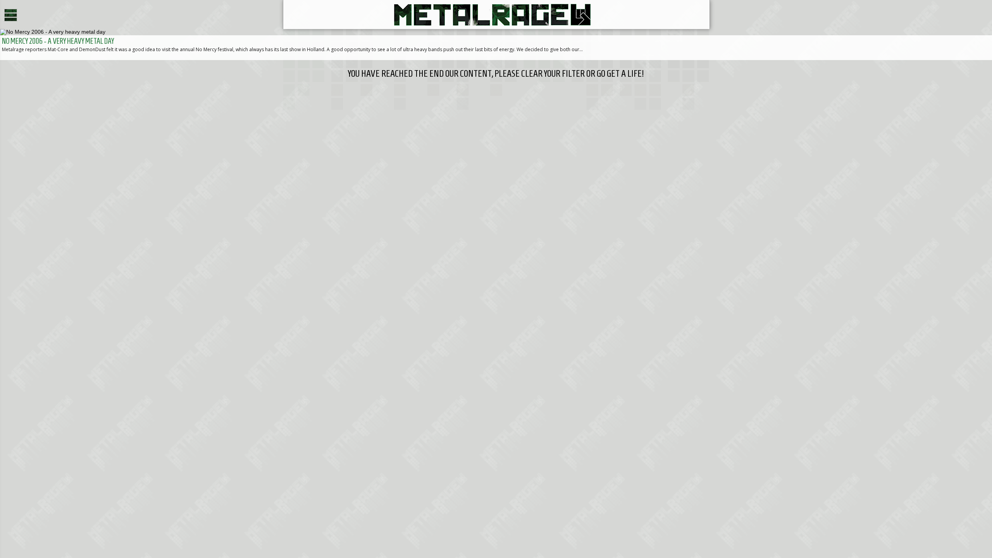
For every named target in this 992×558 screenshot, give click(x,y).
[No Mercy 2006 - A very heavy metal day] (496, 44)
